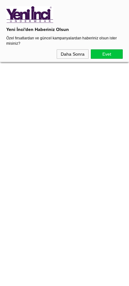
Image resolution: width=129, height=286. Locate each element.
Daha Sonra (73, 54)
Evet (106, 54)
